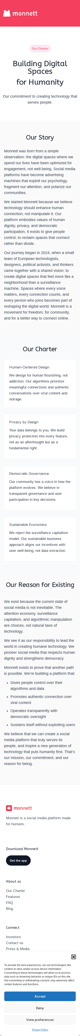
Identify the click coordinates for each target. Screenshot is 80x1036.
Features (13, 897)
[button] (73, 957)
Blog (9, 909)
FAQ (9, 903)
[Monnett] (20, 13)
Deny (40, 1008)
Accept (40, 996)
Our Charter (15, 891)
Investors (13, 937)
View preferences (40, 1020)
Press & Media (17, 949)
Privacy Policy (40, 1029)
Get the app (18, 860)
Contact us (14, 943)
